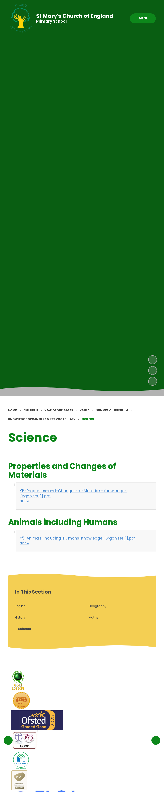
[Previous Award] (8, 740)
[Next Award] (155, 740)
